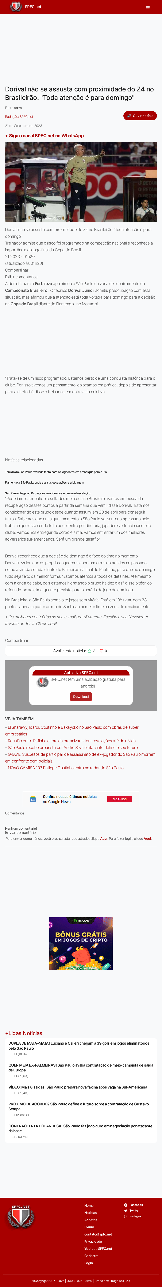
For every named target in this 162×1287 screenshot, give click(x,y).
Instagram (136, 1216)
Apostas (90, 1220)
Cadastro (91, 1256)
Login (88, 1263)
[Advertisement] (81, 46)
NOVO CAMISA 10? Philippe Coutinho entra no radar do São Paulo (66, 767)
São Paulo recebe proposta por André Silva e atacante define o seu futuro (73, 747)
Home (88, 1205)
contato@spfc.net (98, 1234)
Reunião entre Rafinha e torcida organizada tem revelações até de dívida (72, 740)
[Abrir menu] (148, 7)
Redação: (19, 116)
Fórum (89, 1227)
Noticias (90, 1213)
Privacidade (93, 1241)
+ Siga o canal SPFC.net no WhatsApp (44, 135)
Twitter (134, 1210)
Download (81, 696)
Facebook (136, 1205)
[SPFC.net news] (81, 799)
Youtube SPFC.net (98, 1248)
